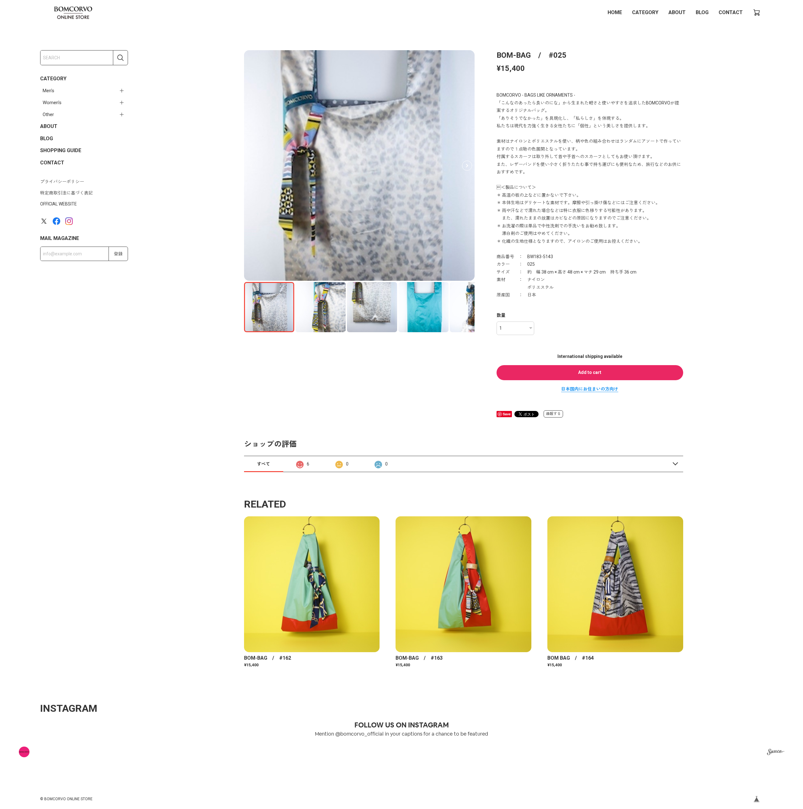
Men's (48, 90)
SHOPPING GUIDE (60, 150)
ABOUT (677, 12)
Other (48, 114)
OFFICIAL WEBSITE (58, 203)
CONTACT (731, 12)
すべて (263, 463)
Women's (52, 102)
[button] (467, 166)
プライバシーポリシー (62, 181)
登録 (118, 253)
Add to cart (589, 372)
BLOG (702, 12)
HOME (615, 12)
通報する (553, 414)
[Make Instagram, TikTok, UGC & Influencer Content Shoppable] (775, 753)
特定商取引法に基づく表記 (66, 192)
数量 (501, 315)
